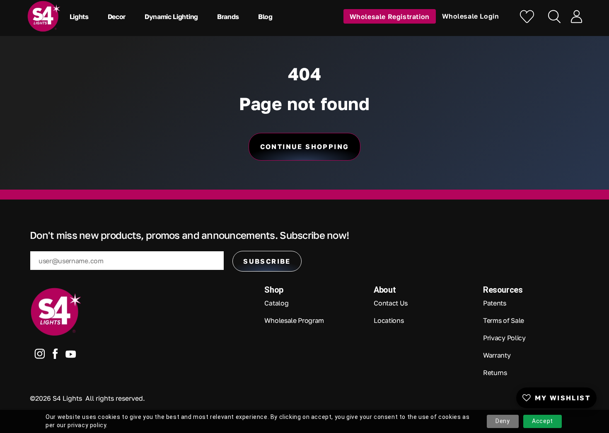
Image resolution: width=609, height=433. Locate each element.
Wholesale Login (470, 16)
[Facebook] (55, 356)
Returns (495, 372)
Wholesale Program (294, 320)
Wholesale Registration (390, 16)
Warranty (496, 355)
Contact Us (391, 303)
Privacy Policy (504, 338)
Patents (494, 303)
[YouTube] (70, 356)
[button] (81, 16)
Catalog (276, 303)
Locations (389, 320)
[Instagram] (39, 356)
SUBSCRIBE (267, 261)
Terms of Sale (503, 320)
